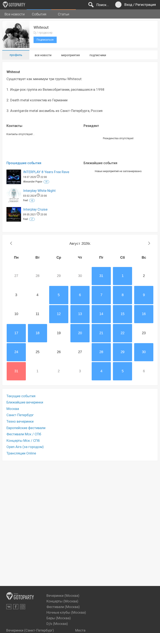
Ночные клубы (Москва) (66, 612)
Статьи (63, 14)
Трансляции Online (21, 453)
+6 (32, 200)
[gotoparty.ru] (14, 4)
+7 (32, 219)
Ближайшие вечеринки (24, 402)
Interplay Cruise (35, 209)
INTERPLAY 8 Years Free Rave (46, 172)
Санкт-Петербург (20, 415)
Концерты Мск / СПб (23, 440)
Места (80, 630)
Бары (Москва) (58, 618)
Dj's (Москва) (57, 624)
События (39, 14)
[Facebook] (15, 606)
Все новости (14, 14)
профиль (16, 55)
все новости (43, 55)
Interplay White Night (39, 191)
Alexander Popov (32, 181)
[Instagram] (22, 606)
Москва (12, 409)
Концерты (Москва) (62, 601)
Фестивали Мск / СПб (23, 434)
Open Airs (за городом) (25, 447)
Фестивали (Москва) (63, 607)
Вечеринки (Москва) (62, 595)
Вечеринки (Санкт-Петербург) (30, 630)
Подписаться (45, 39)
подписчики (98, 55)
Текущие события (20, 396)
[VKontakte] (8, 606)
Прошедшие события (23, 163)
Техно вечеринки (20, 421)
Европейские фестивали (25, 428)
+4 (46, 182)
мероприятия (70, 55)
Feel (25, 200)
